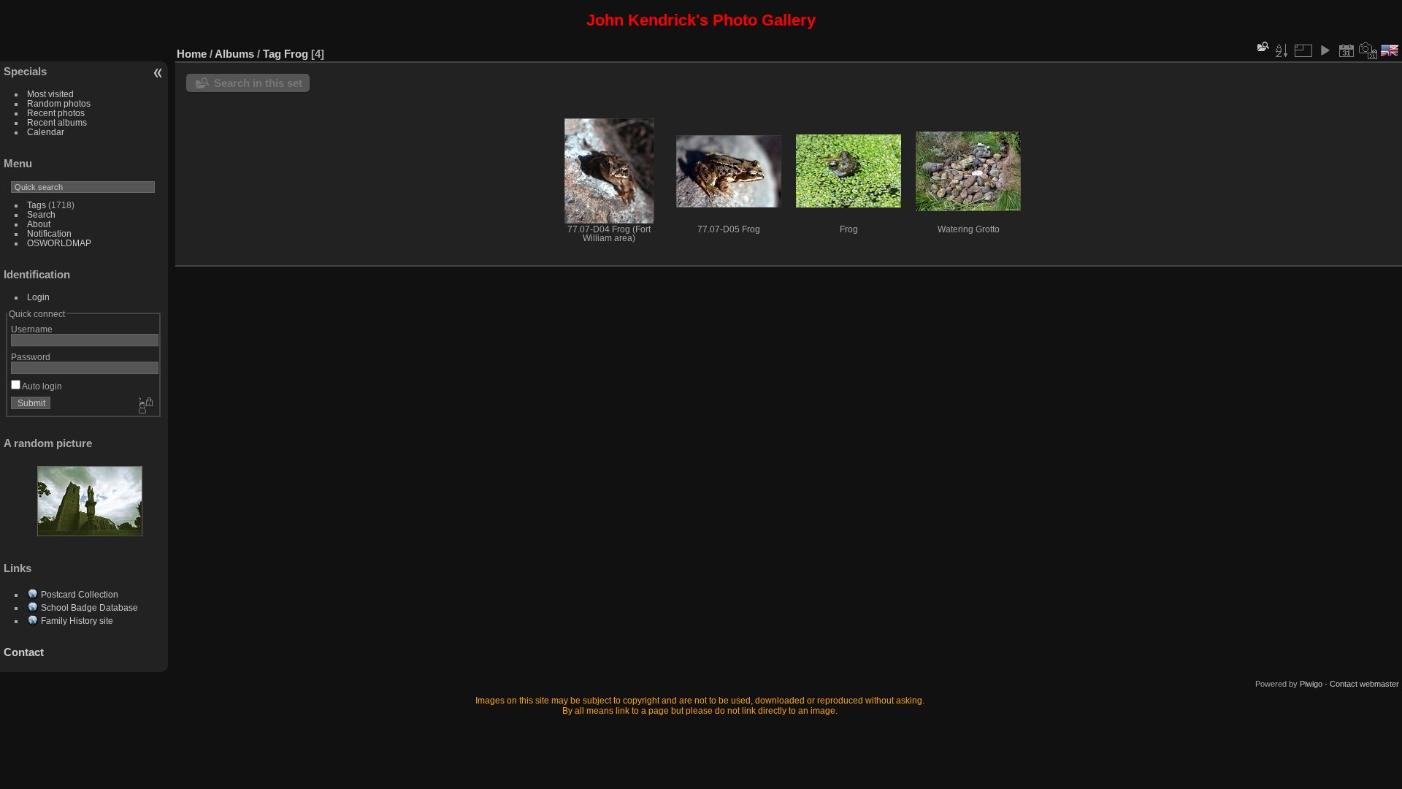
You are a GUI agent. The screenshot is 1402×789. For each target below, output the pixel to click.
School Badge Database (89, 607)
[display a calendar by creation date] (1368, 50)
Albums (234, 53)
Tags (36, 205)
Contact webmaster (1364, 683)
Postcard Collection (79, 594)
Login (38, 297)
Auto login (41, 386)
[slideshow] (1324, 50)
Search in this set (258, 83)
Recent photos (56, 113)
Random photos (59, 103)
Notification (49, 233)
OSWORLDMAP (59, 243)
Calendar (45, 132)
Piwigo (1311, 683)
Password (30, 357)
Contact (24, 652)
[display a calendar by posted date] (1346, 50)
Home (192, 53)
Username (32, 329)
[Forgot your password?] (144, 406)
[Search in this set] (1261, 46)
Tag (272, 53)
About (38, 224)
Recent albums (57, 122)
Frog (296, 53)
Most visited (50, 94)
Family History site (77, 620)
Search (41, 214)
